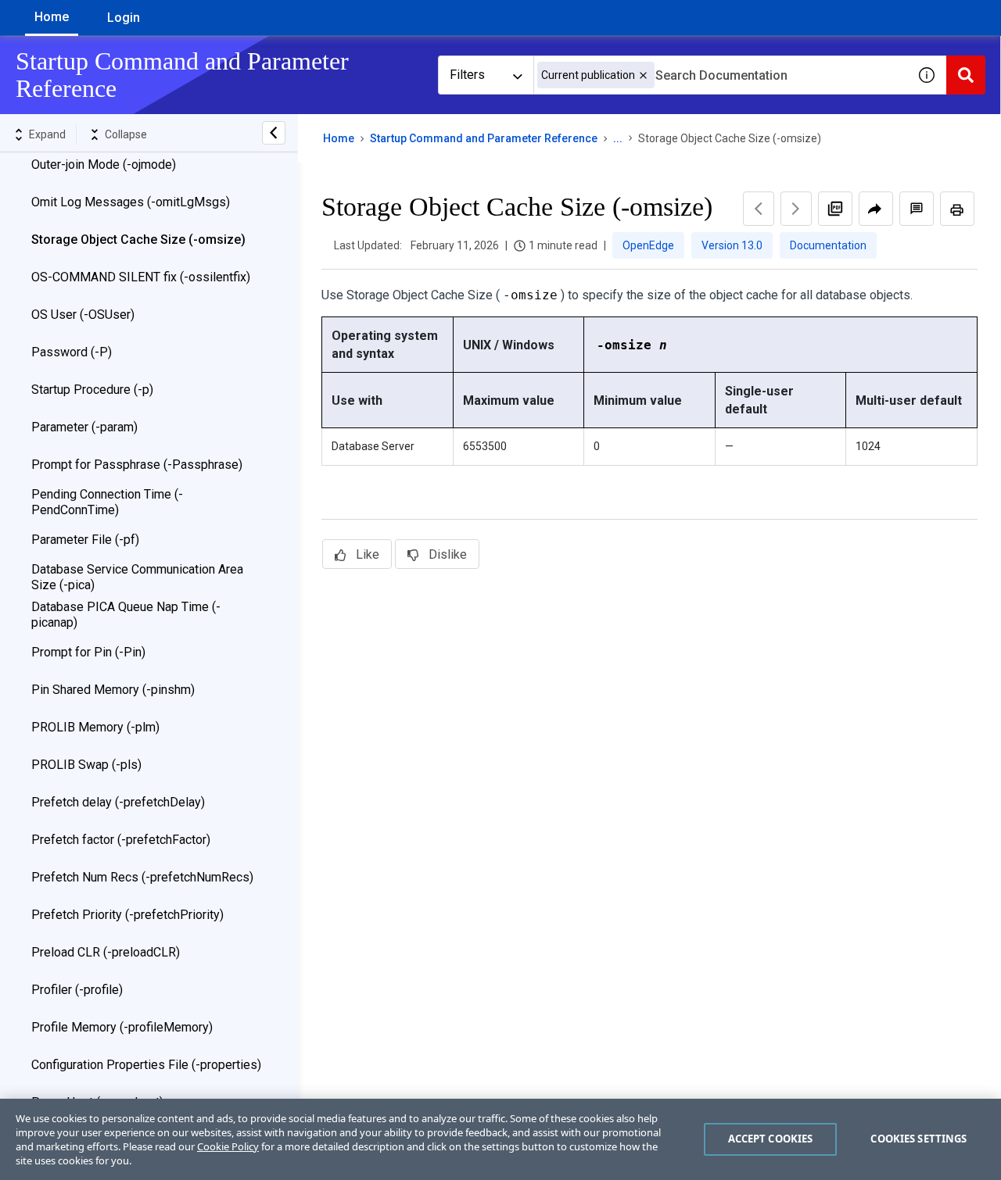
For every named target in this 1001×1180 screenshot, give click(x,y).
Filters (467, 74)
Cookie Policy (228, 1146)
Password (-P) (71, 352)
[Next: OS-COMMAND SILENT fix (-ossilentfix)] (796, 208)
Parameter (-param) (84, 427)
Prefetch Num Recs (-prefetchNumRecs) (142, 877)
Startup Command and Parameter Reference (483, 138)
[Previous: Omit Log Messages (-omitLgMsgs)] (758, 208)
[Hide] (273, 133)
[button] (643, 75)
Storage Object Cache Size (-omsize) (138, 239)
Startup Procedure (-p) (92, 389)
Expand (47, 134)
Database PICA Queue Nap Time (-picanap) (126, 614)
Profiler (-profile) (77, 989)
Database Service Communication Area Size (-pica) (137, 577)
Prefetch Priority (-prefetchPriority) (127, 914)
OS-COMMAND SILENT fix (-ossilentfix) (140, 277)
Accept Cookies (770, 1139)
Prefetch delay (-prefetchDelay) (118, 802)
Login (123, 17)
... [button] (617, 138)
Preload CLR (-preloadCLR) (105, 952)
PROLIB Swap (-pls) (86, 764)
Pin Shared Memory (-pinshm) (113, 689)
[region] (500, 1139)
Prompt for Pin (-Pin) (88, 652)
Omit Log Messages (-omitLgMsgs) (130, 202)
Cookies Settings (918, 1139)
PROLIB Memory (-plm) (95, 727)
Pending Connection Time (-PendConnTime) (107, 502)
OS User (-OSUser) (83, 314)
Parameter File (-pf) (85, 539)
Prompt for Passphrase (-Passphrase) (136, 464)
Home (51, 16)
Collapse (126, 134)
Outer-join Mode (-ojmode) (103, 164)
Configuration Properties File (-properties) (146, 1064)
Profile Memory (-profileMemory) (122, 1027)
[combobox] (720, 75)
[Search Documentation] (965, 75)
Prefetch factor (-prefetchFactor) (120, 839)
